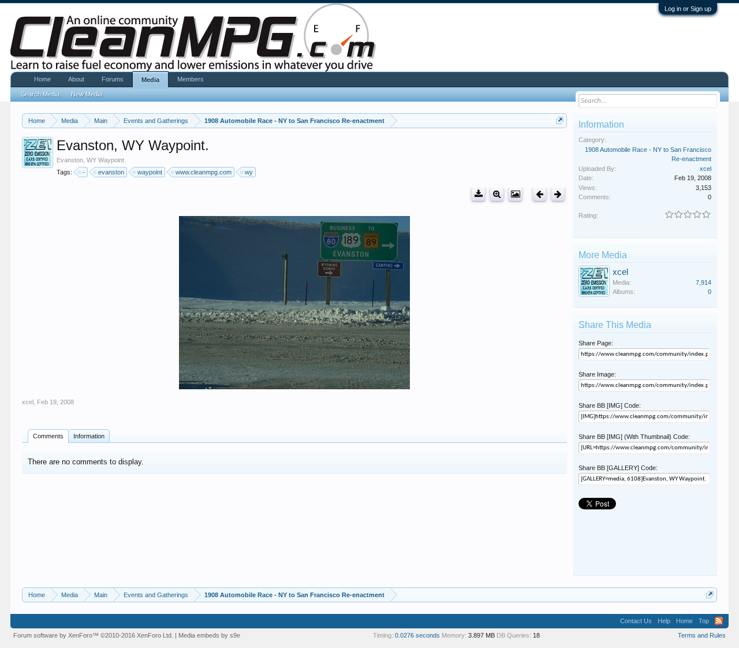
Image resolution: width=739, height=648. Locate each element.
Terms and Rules (702, 635)
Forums (113, 79)
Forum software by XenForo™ (93, 635)
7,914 (703, 282)
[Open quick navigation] (559, 120)
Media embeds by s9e (209, 635)
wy (249, 172)
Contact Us (636, 620)
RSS (719, 621)
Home (42, 79)
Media (150, 79)
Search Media (40, 94)
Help (664, 620)
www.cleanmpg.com (204, 172)
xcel (27, 402)
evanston (111, 172)
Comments (48, 436)
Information (88, 436)
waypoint (149, 172)
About (76, 79)
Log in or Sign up (688, 8)
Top (704, 620)
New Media (86, 94)
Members (190, 79)
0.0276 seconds (417, 635)
